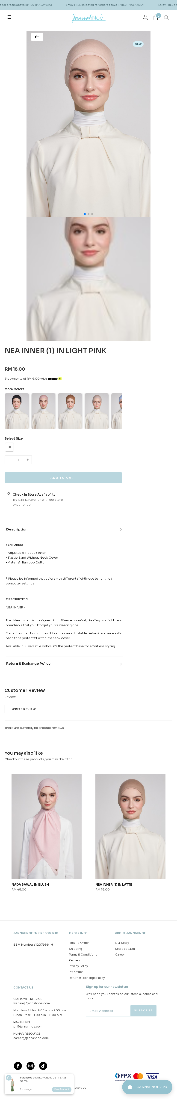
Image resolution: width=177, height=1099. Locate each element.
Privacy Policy (78, 966)
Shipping (75, 948)
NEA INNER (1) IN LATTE (113, 885)
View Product (61, 1089)
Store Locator (125, 948)
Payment (75, 960)
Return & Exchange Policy (28, 663)
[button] (85, 214)
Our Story (122, 942)
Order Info (78, 933)
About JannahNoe (130, 933)
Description (16, 529)
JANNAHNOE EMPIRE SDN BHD (35, 933)
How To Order (79, 942)
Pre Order (76, 972)
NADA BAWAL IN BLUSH (30, 885)
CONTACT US (23, 987)
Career (120, 954)
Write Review (24, 709)
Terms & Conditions (83, 954)
